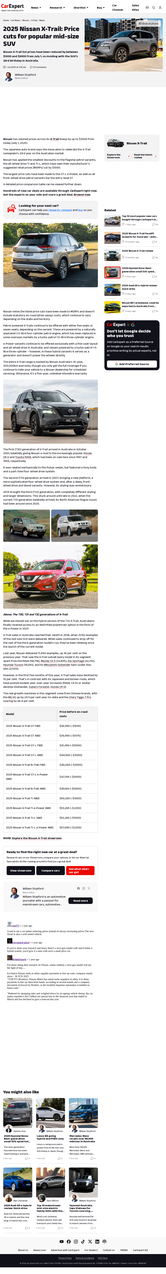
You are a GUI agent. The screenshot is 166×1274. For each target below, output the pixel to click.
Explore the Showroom (113, 156)
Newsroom (39, 1250)
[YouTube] (62, 1242)
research (54, 210)
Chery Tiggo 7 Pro (80, 697)
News (34, 7)
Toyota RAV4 (23, 457)
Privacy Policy (65, 1258)
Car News (15, 20)
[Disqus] (50, 960)
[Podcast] (104, 1242)
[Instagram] (76, 1242)
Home (6, 20)
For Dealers (91, 1250)
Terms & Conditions (85, 1258)
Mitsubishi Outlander (57, 664)
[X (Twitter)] (90, 1242)
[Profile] (160, 7)
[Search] (153, 7)
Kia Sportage (76, 661)
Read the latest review (143, 156)
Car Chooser (117, 7)
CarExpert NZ (140, 1250)
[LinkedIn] (97, 1242)
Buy (99, 7)
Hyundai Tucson (13, 664)
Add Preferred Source (134, 364)
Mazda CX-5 (48, 661)
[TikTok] (83, 1242)
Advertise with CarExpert (65, 1250)
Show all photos (150, 23)
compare (66, 210)
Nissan (26, 20)
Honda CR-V (58, 686)
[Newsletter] (147, 7)
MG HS (12, 697)
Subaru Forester (39, 686)
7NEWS (124, 1250)
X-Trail (34, 20)
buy (80, 210)
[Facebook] (69, 1242)
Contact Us (109, 1250)
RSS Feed (102, 1258)
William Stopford (25, 74)
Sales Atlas (135, 7)
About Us (23, 1250)
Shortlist (80, 7)
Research (56, 7)
